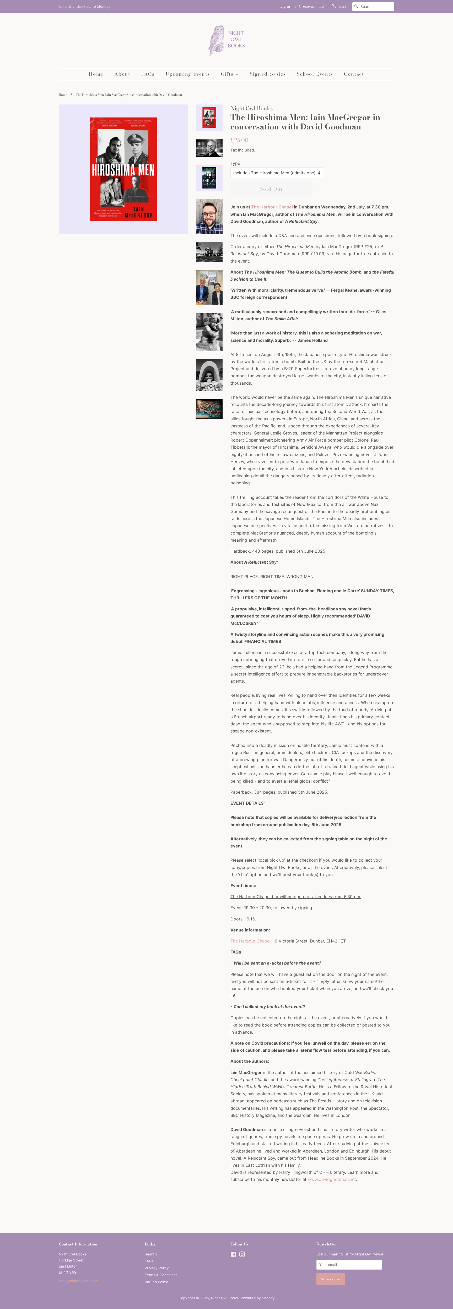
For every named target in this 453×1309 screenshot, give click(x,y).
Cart (342, 6)
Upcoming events (188, 73)
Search (151, 1254)
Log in (284, 6)
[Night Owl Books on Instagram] (242, 1255)
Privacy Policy (157, 1268)
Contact (354, 73)
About (122, 73)
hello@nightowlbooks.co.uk (81, 1281)
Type (235, 163)
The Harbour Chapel (272, 207)
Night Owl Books (225, 1298)
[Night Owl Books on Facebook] (233, 1255)
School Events (315, 73)
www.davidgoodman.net (332, 1179)
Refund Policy (156, 1282)
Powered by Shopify (258, 1298)
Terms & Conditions (161, 1275)
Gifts (228, 73)
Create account (311, 6)
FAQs (148, 73)
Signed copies (268, 73)
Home (96, 73)
